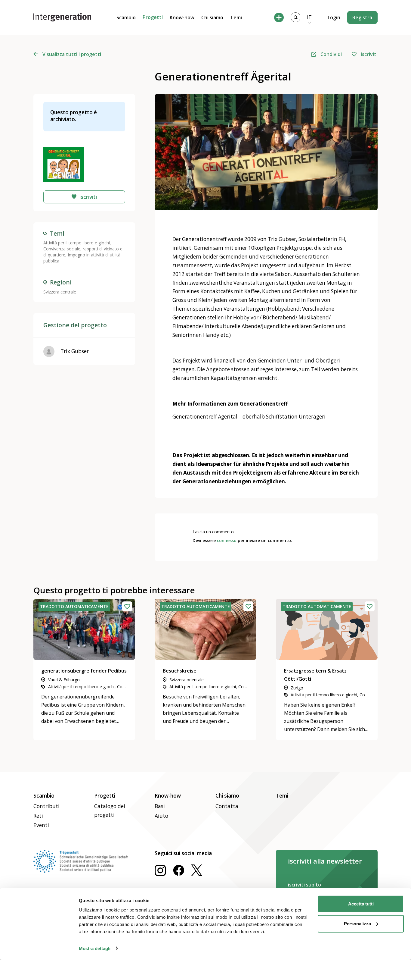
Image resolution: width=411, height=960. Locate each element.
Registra (362, 17)
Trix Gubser (74, 351)
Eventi (41, 825)
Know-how (182, 17)
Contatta (226, 806)
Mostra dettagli (94, 948)
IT (309, 17)
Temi (236, 17)
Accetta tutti (361, 903)
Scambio (126, 17)
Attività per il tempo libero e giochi (76, 243)
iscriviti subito (304, 884)
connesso (226, 540)
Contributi (46, 806)
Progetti (153, 17)
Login (334, 17)
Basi (160, 806)
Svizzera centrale (59, 292)
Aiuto (161, 815)
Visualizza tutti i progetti (71, 54)
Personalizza (357, 923)
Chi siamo (212, 17)
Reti (38, 815)
